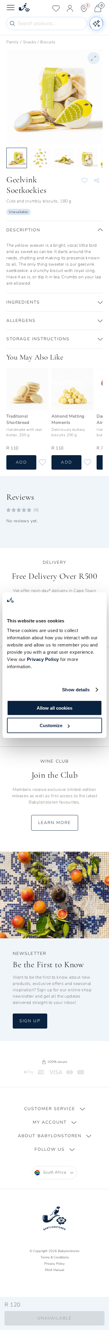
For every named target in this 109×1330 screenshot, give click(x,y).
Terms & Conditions (55, 1257)
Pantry (12, 42)
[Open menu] (10, 8)
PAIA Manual (54, 1270)
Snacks (29, 42)
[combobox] (54, 1172)
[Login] (70, 8)
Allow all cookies (54, 707)
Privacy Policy (43, 659)
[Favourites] (56, 8)
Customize (51, 725)
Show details (76, 689)
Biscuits (47, 42)
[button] (54, 230)
